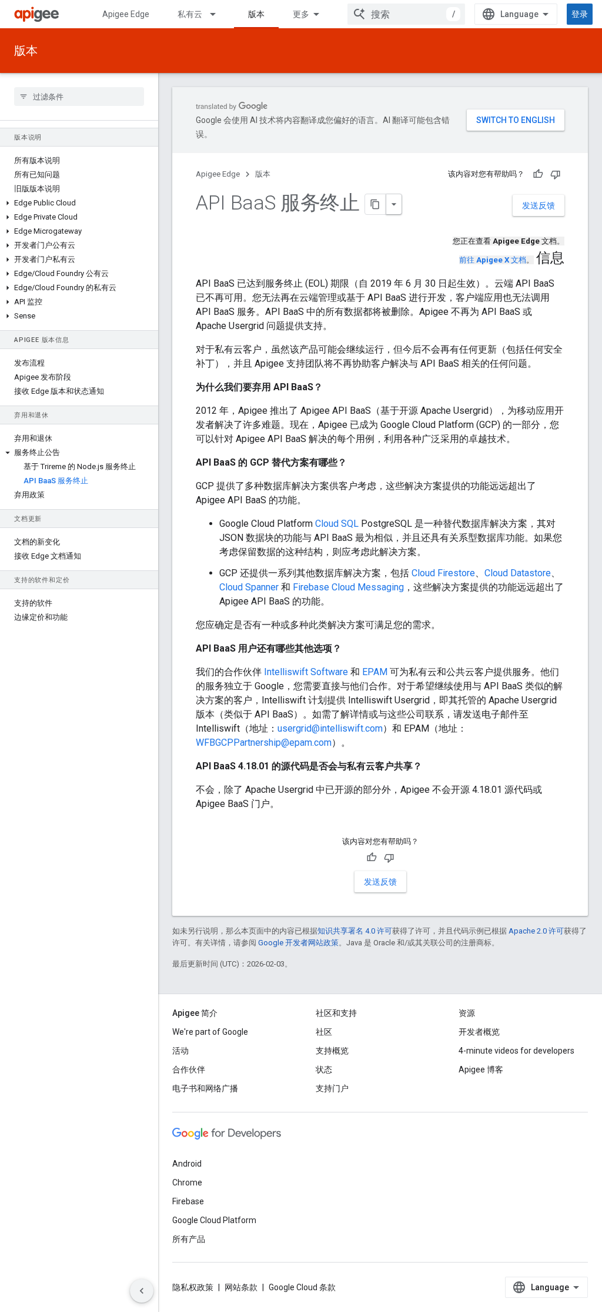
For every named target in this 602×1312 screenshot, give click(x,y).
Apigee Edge (125, 14)
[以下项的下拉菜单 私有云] (218, 14)
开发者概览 (479, 1032)
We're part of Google (210, 1032)
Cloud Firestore (443, 573)
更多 (301, 14)
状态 (324, 1069)
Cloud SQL (337, 523)
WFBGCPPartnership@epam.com (264, 742)
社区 (324, 1032)
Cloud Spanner (249, 587)
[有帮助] (538, 174)
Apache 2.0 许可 (536, 930)
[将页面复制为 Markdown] (375, 204)
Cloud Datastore (517, 573)
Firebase (188, 1201)
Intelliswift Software (306, 671)
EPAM (374, 671)
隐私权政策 (192, 1287)
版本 (256, 14)
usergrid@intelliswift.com (330, 728)
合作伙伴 (188, 1069)
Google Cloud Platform (214, 1220)
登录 (579, 14)
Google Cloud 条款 (302, 1287)
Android (187, 1163)
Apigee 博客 (481, 1069)
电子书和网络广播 (205, 1088)
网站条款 (241, 1287)
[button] (79, 203)
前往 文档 (492, 259)
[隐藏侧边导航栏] (141, 1291)
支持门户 (332, 1088)
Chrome (187, 1182)
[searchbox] (79, 96)
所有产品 (188, 1239)
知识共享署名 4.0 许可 (354, 930)
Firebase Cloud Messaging (348, 587)
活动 (180, 1050)
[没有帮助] (555, 174)
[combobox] (406, 14)
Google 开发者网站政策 (298, 942)
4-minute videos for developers (516, 1050)
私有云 (190, 14)
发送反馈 (538, 205)
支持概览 (332, 1050)
